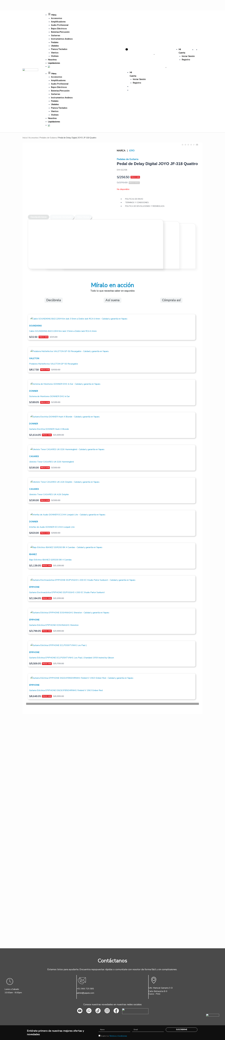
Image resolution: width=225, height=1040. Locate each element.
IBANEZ (33, 554)
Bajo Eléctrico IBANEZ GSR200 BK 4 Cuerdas (50, 559)
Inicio (25, 138)
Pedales (54, 42)
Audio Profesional (59, 25)
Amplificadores (58, 21)
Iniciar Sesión (188, 56)
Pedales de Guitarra (48, 138)
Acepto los (114, 1036)
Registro (186, 59)
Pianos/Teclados (59, 49)
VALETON (34, 358)
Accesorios (56, 18)
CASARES (34, 456)
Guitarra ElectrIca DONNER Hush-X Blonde (49, 429)
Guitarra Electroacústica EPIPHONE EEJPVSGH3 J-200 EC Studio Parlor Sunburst (67, 592)
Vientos (54, 52)
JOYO (132, 150)
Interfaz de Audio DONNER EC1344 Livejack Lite (52, 527)
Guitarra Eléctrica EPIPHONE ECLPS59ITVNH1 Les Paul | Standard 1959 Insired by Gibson (71, 657)
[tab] (38, 217)
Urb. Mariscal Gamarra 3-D (161, 987)
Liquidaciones (54, 63)
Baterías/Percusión (60, 32)
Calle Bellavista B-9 (158, 991)
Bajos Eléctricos (59, 28)
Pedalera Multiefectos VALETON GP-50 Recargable (53, 363)
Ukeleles (55, 46)
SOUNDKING (35, 325)
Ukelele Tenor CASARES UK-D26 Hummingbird (51, 461)
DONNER (33, 391)
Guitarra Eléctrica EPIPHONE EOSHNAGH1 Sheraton (54, 625)
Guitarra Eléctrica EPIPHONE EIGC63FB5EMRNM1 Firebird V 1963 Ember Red (66, 690)
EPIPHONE (34, 587)
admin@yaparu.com (85, 993)
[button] (112, 703)
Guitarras (55, 35)
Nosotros (52, 59)
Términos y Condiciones (118, 1036)
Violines (55, 56)
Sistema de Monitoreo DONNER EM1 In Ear (49, 396)
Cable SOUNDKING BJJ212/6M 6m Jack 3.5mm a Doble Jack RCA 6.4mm (63, 331)
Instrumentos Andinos (62, 39)
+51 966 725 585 (85, 988)
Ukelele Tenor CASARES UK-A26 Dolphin (49, 494)
